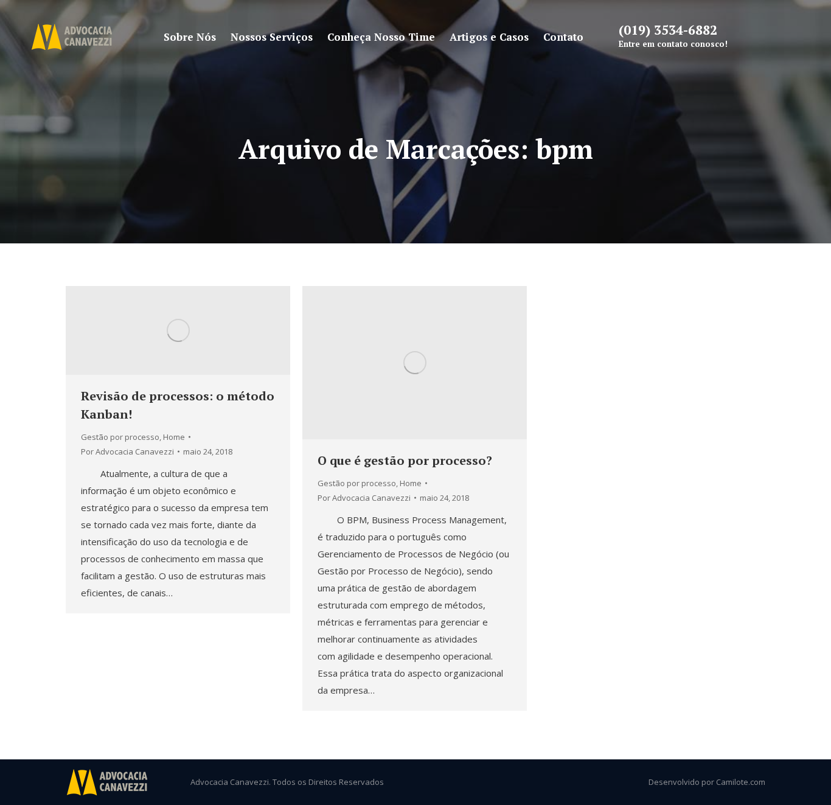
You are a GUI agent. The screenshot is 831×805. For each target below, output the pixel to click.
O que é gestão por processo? (405, 460)
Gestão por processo (120, 436)
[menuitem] (190, 36)
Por (127, 451)
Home (174, 436)
